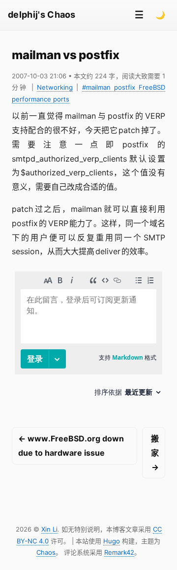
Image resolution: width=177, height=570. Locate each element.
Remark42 (119, 552)
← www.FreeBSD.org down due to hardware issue (71, 446)
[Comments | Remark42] (88, 338)
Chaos (46, 552)
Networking (55, 87)
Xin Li (49, 529)
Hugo (111, 541)
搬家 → (155, 453)
